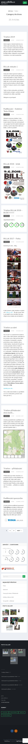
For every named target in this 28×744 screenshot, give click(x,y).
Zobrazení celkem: (6, 689)
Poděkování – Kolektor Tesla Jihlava (13, 110)
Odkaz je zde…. (10, 312)
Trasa (4, 585)
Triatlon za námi (10, 327)
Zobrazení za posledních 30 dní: (9, 680)
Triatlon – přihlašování (13, 468)
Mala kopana (13, 712)
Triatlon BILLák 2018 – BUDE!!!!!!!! (13, 211)
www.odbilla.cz (8, 2)
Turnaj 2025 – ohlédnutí (8, 601)
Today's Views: (5, 672)
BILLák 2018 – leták (12, 164)
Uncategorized (6, 715)
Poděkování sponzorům (13, 498)
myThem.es (19, 741)
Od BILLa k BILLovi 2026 (8, 597)
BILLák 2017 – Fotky (12, 238)
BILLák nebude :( (11, 66)
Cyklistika (4, 712)
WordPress (7, 741)
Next (19, 530)
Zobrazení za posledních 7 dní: (9, 676)
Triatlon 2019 (9, 37)
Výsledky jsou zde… (8, 388)
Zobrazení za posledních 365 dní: (10, 685)
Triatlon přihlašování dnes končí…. (12, 411)
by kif (12, 40)
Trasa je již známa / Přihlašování (10, 593)
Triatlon (6, 40)
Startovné (5, 589)
